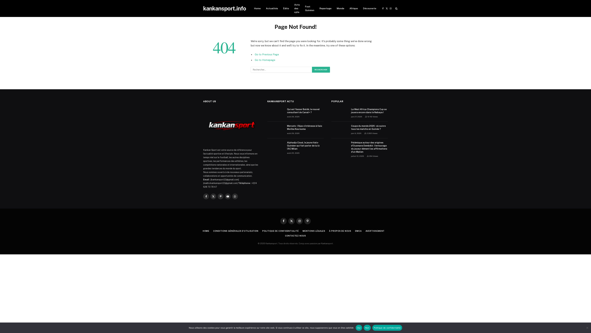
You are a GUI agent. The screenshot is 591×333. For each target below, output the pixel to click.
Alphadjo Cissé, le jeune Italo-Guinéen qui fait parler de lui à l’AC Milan (303, 145)
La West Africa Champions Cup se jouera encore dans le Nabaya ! (369, 111)
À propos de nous (340, 231)
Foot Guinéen (309, 8)
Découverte (369, 8)
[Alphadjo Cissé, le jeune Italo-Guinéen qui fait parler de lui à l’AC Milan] (275, 146)
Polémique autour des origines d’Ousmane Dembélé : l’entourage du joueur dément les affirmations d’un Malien (369, 147)
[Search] (396, 8)
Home (257, 8)
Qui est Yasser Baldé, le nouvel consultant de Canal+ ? (303, 111)
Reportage (326, 8)
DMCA (358, 231)
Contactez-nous (295, 236)
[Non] (587, 327)
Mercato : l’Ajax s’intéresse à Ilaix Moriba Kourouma (304, 127)
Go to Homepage (265, 60)
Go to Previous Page (267, 54)
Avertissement (375, 231)
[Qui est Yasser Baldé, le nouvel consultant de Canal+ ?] (275, 113)
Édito (286, 8)
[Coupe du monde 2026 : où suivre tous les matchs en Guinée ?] (339, 130)
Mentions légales (314, 231)
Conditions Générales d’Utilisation (235, 231)
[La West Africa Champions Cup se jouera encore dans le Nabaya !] (339, 113)
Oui (359, 328)
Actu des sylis (297, 8)
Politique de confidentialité (280, 231)
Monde (340, 8)
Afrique (354, 8)
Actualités (272, 8)
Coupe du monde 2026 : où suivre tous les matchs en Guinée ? (368, 127)
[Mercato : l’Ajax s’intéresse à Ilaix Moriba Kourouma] (275, 130)
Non (367, 328)
